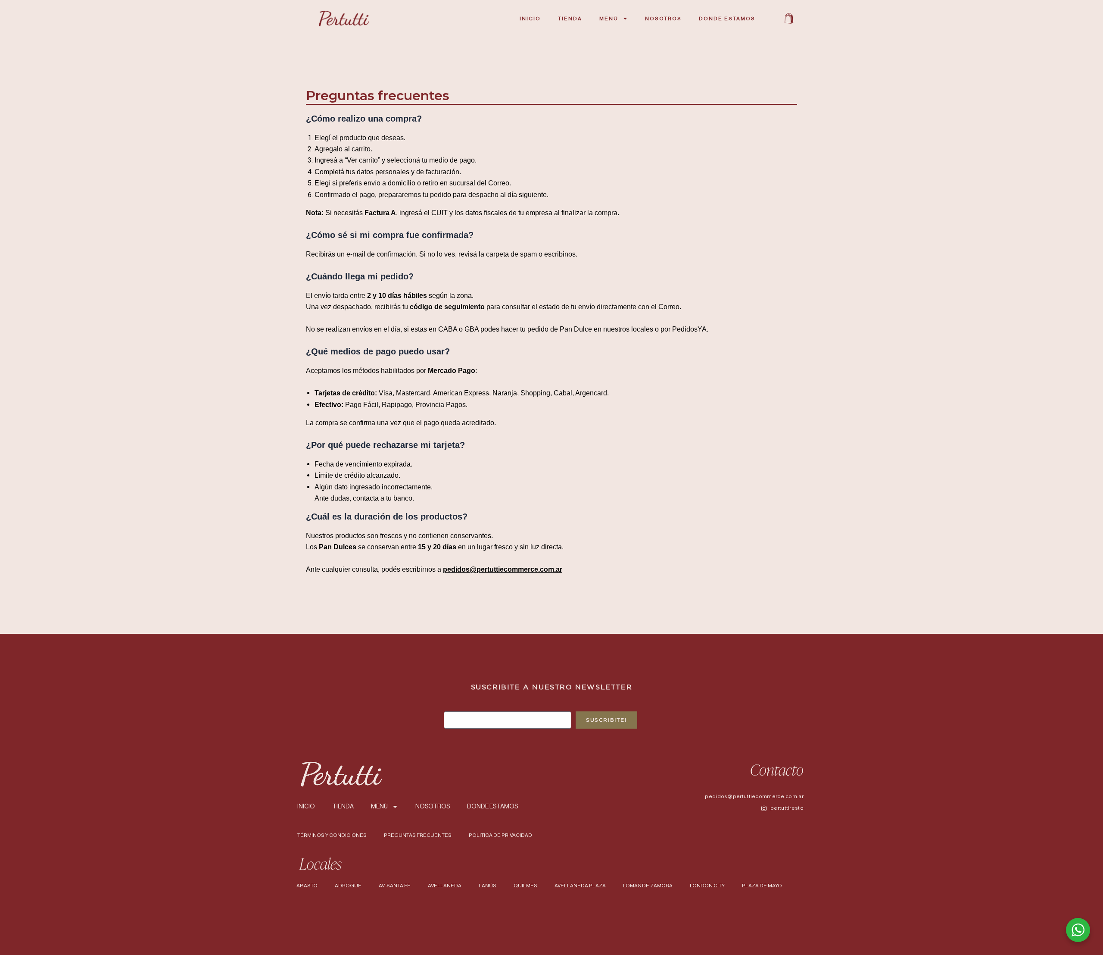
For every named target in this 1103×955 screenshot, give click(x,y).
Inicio (530, 18)
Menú (608, 18)
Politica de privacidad (500, 835)
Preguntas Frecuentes (418, 835)
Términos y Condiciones (332, 835)
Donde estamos (727, 18)
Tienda (570, 18)
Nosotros (663, 18)
